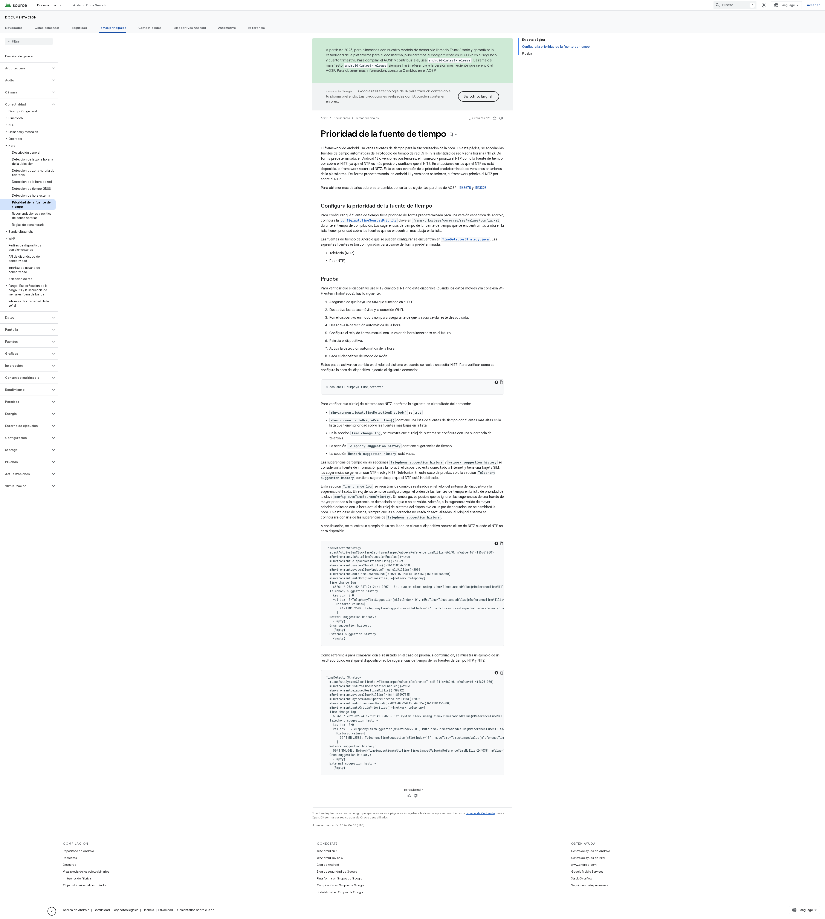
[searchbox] (29, 41)
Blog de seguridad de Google (337, 871)
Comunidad (102, 910)
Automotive (227, 28)
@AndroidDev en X (330, 858)
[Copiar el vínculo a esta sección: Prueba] (343, 279)
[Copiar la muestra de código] (501, 382)
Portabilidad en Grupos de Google (340, 892)
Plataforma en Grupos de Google (339, 878)
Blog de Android (328, 865)
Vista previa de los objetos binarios (86, 871)
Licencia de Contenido (480, 813)
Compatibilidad (150, 28)
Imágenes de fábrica (77, 878)
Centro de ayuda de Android (590, 851)
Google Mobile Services (587, 871)
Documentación (21, 17)
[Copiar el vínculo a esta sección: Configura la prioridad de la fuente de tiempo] (436, 206)
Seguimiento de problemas (589, 885)
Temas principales (112, 28)
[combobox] (734, 5)
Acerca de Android (76, 910)
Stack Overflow (581, 878)
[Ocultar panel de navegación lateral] (51, 911)
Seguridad (79, 28)
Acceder (813, 5)
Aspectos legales (126, 910)
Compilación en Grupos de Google (340, 885)
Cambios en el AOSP (419, 71)
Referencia (256, 28)
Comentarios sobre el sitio (195, 910)
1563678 (464, 188)
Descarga (69, 865)
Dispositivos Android (190, 28)
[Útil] (494, 118)
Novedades (14, 28)
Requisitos (70, 858)
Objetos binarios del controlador (85, 885)
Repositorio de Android (78, 851)
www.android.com (584, 865)
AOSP (324, 118)
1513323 (480, 188)
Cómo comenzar (47, 28)
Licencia (148, 910)
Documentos (47, 5)
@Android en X (327, 851)
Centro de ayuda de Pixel (588, 858)
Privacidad (165, 910)
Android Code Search (89, 5)
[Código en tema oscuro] (496, 382)
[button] (25, 68)
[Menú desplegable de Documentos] (62, 5)
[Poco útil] (501, 118)
